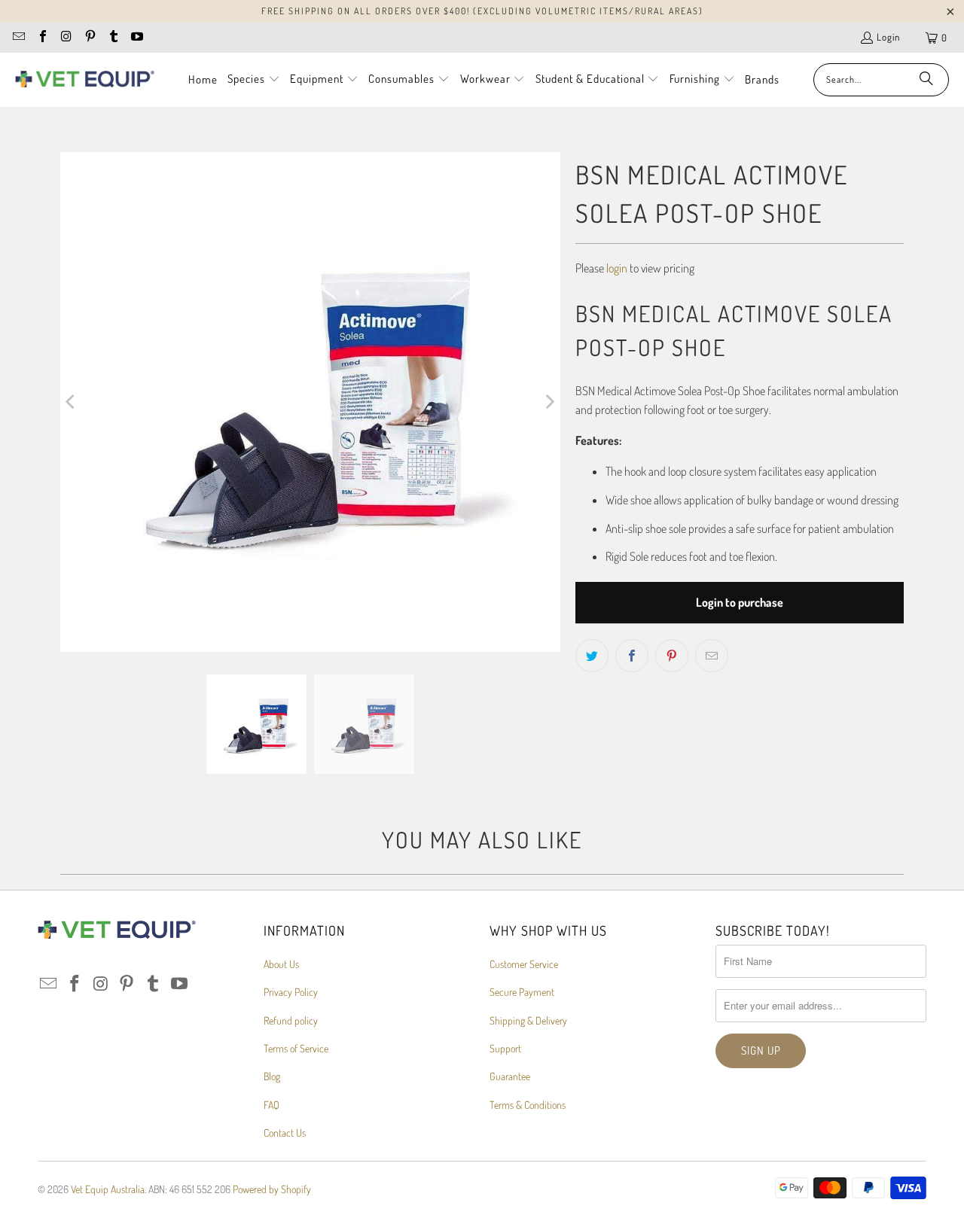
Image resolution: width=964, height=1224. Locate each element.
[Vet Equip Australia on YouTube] (136, 38)
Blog (272, 1076)
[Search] (926, 79)
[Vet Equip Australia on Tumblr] (113, 38)
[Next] (549, 402)
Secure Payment (522, 991)
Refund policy (291, 1020)
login (616, 268)
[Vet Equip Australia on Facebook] (41, 38)
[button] (253, 79)
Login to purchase (739, 602)
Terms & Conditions (528, 1104)
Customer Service (524, 964)
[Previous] (71, 402)
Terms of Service (296, 1048)
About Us (281, 964)
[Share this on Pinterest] (671, 655)
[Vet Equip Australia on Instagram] (65, 38)
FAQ (271, 1104)
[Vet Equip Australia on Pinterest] (89, 38)
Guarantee (510, 1076)
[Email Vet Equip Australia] (18, 38)
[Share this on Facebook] (631, 655)
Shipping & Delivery (528, 1020)
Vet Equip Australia (108, 1189)
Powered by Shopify (272, 1189)
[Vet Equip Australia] (84, 80)
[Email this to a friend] (711, 655)
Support (505, 1048)
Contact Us (285, 1132)
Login (888, 37)
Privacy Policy (291, 991)
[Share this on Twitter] (592, 655)
